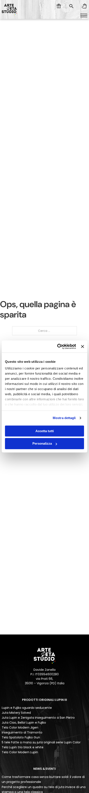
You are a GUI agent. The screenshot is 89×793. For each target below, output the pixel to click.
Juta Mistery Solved (16, 713)
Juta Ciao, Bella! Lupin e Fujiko (24, 722)
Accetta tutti (44, 431)
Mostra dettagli (64, 418)
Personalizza (42, 443)
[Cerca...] (71, 6)
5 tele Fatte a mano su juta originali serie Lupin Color (41, 742)
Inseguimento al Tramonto (22, 732)
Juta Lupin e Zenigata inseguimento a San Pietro (38, 717)
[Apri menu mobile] (83, 15)
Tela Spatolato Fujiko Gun (21, 737)
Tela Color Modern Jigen (20, 727)
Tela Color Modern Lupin (20, 752)
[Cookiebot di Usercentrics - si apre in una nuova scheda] (57, 346)
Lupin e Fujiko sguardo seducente (27, 708)
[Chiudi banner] (82, 346)
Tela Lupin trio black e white (22, 747)
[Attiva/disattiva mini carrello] (84, 6)
